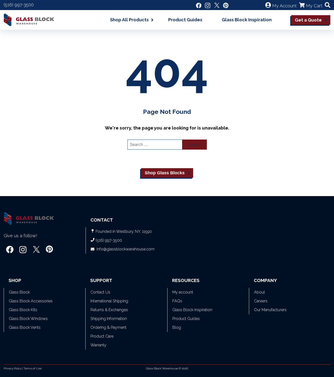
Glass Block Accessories (31, 301)
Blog (176, 327)
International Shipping (109, 301)
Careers (260, 301)
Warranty (98, 345)
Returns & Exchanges (109, 309)
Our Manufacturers (270, 309)
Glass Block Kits (23, 309)
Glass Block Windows (28, 318)
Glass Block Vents (25, 327)
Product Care (101, 336)
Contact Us (100, 292)
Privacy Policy (13, 368)
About (259, 292)
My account (182, 292)
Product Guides (185, 19)
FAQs (177, 301)
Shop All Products (129, 19)
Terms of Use (33, 368)
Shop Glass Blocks (165, 172)
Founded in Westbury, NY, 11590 (124, 231)
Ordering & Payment (108, 327)
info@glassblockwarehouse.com (126, 249)
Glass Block (19, 292)
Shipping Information (108, 318)
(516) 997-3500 (19, 4)
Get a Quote (308, 20)
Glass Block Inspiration (247, 19)
